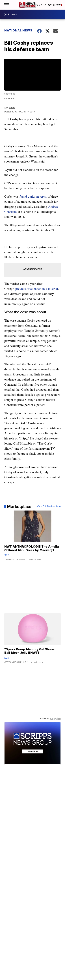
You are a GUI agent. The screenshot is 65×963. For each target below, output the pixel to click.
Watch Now (54, 5)
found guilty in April (33, 196)
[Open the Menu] (6, 5)
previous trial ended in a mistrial (36, 288)
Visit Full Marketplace (49, 506)
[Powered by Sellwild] (55, 719)
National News (18, 30)
